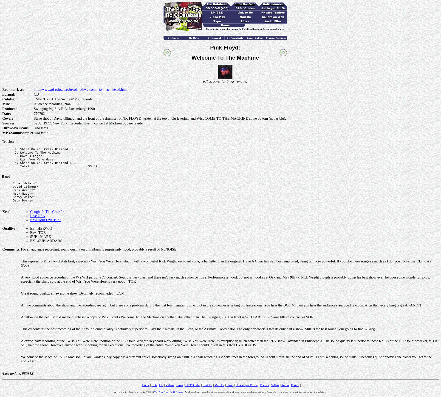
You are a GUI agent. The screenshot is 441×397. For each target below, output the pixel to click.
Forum (295, 385)
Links (230, 385)
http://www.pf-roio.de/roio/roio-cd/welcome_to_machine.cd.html (80, 89)
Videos (170, 385)
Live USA (37, 216)
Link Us (207, 385)
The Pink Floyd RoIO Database (169, 392)
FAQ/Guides (193, 385)
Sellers (275, 385)
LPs (161, 385)
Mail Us (219, 385)
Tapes (179, 385)
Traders (264, 385)
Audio (285, 385)
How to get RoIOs (247, 385)
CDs (154, 385)
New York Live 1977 (45, 220)
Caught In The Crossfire (47, 212)
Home (146, 385)
